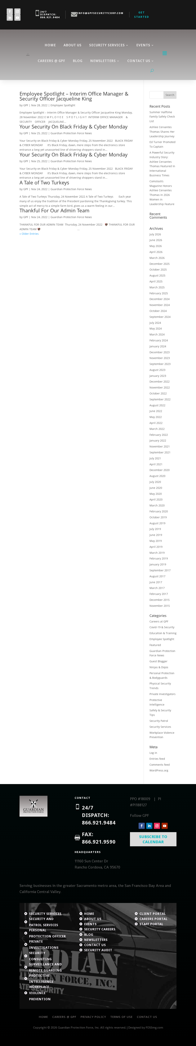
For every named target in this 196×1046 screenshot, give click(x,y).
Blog (77, 61)
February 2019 (158, 558)
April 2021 (156, 464)
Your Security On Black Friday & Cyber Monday (73, 126)
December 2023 (159, 352)
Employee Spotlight (63, 105)
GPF (25, 105)
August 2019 (157, 523)
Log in (153, 753)
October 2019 (158, 517)
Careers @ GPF (51, 61)
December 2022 (159, 381)
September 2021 (160, 452)
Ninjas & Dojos (158, 667)
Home (50, 45)
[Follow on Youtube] (17, 18)
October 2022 (158, 393)
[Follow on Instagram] (17, 11)
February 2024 (158, 340)
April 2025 (156, 281)
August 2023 (157, 370)
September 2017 (160, 570)
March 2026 (157, 258)
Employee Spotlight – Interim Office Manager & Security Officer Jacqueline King (74, 96)
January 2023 (157, 376)
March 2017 (157, 588)
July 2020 (155, 482)
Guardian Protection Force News (71, 133)
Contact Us (147, 1017)
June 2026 (155, 240)
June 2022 (155, 411)
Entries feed (157, 759)
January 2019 (157, 564)
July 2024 (155, 323)
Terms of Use (121, 1017)
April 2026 (156, 252)
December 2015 (159, 600)
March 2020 (157, 505)
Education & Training (162, 633)
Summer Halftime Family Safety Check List (162, 116)
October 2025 (158, 269)
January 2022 (157, 440)
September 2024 (160, 317)
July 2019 (155, 529)
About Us (73, 45)
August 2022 (157, 405)
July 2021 (155, 458)
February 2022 (158, 435)
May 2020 (155, 494)
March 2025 (157, 287)
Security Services (107, 45)
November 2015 (159, 606)
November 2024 (159, 305)
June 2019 (155, 535)
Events (143, 45)
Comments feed (159, 764)
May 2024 (155, 328)
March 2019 (157, 552)
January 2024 (157, 346)
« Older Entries (29, 234)
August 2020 (157, 476)
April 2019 (156, 547)
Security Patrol (158, 721)
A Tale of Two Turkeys (44, 182)
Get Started (141, 15)
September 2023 (160, 364)
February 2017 (158, 594)
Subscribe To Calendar (153, 839)
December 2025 (159, 264)
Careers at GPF (158, 621)
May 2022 (155, 417)
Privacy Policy (93, 1017)
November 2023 (159, 358)
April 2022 (156, 423)
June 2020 (155, 488)
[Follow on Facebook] (10, 11)
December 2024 (159, 299)
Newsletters (103, 61)
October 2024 (158, 311)
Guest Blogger (158, 661)
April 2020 (156, 499)
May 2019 (155, 541)
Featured (155, 645)
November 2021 (159, 446)
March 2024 (157, 334)
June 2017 (155, 582)
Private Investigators (162, 694)
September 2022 (160, 399)
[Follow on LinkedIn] (10, 18)
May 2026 (155, 246)
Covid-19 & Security (161, 627)
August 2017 (157, 576)
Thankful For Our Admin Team (54, 210)
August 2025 (157, 275)
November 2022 (159, 387)
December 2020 (159, 470)
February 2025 (158, 293)
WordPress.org (158, 770)
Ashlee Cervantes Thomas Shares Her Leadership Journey (162, 131)
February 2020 (158, 511)
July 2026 (155, 234)
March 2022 (157, 429)
